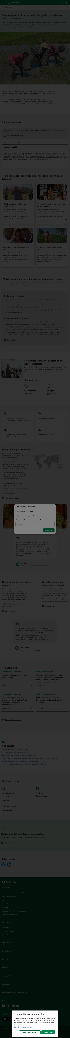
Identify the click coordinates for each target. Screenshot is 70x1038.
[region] (35, 1023)
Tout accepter (48, 1032)
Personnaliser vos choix (30, 1032)
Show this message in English (23, 1027)
